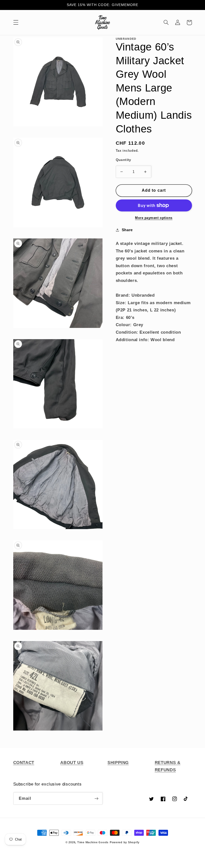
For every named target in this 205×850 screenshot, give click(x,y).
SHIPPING (118, 762)
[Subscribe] (96, 798)
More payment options (153, 218)
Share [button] (127, 230)
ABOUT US (71, 762)
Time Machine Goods (92, 842)
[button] (16, 22)
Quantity (123, 160)
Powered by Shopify (125, 842)
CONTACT (23, 762)
